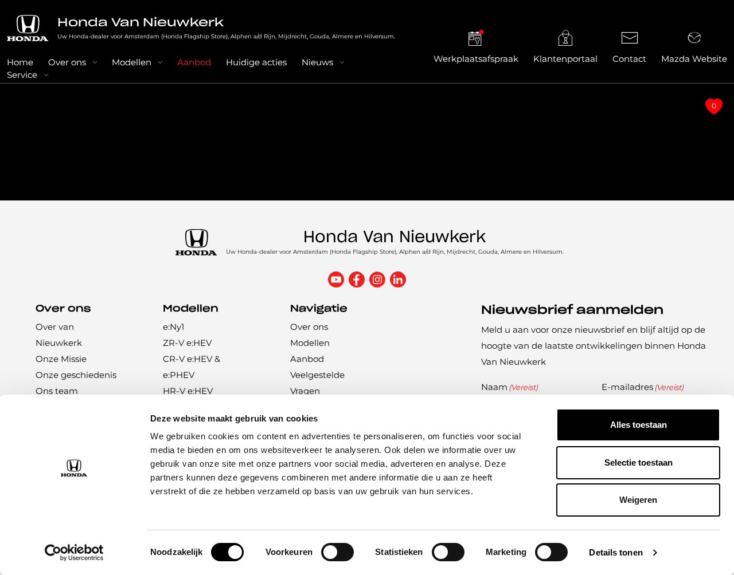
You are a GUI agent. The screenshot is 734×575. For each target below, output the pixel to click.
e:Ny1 (173, 326)
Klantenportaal (565, 58)
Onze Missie (61, 358)
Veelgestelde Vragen (317, 382)
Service (22, 74)
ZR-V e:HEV (187, 342)
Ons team (57, 390)
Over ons (67, 62)
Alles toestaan (638, 425)
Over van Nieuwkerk (59, 334)
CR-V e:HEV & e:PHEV (191, 366)
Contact (629, 58)
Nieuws (317, 62)
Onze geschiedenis (76, 374)
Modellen (131, 62)
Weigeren (638, 500)
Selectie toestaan (638, 462)
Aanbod (194, 62)
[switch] (337, 552)
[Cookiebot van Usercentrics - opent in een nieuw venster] (74, 552)
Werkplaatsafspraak (476, 58)
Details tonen (615, 552)
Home (20, 62)
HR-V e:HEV (188, 390)
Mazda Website (694, 58)
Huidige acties (256, 62)
